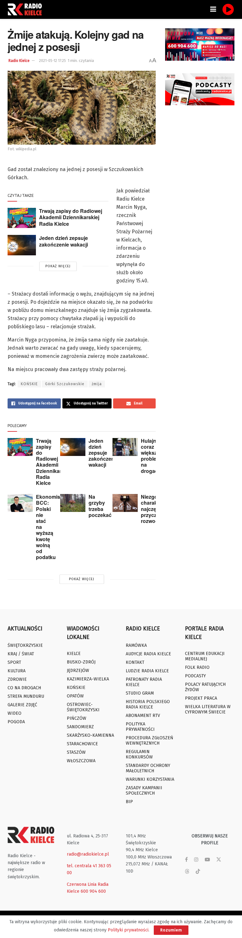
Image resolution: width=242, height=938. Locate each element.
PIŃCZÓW (76, 718)
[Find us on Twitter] (218, 859)
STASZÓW (76, 752)
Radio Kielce (19, 60)
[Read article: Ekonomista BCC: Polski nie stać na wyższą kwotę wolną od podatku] (20, 503)
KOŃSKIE (29, 384)
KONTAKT (135, 662)
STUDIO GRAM (140, 693)
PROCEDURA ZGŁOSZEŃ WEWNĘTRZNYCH (149, 740)
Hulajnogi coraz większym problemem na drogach (154, 456)
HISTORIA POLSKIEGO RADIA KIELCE (148, 704)
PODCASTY (195, 676)
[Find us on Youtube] (207, 859)
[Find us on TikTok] (198, 871)
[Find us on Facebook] (186, 859)
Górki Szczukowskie (64, 384)
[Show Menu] (213, 9)
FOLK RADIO (197, 667)
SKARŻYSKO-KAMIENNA (90, 735)
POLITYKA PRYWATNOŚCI (140, 726)
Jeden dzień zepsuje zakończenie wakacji (63, 241)
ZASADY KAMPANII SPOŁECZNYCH (144, 790)
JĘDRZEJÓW (78, 670)
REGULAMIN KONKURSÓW (139, 754)
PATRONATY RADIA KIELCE (144, 682)
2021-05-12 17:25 (52, 60)
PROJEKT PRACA (201, 698)
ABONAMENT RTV (143, 715)
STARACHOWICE (82, 744)
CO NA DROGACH (24, 688)
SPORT (14, 662)
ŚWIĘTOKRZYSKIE (25, 645)
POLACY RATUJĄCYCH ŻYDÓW (205, 687)
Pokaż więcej (58, 266)
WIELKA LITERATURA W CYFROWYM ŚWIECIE (208, 709)
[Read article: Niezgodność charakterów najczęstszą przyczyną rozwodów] (125, 503)
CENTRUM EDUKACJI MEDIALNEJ (205, 656)
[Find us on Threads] (187, 871)
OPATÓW (75, 696)
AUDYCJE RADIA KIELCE (148, 654)
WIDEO (14, 713)
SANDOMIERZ (80, 727)
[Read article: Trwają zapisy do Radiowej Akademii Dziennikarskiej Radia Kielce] (22, 218)
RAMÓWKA (136, 645)
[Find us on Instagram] (196, 859)
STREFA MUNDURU (26, 696)
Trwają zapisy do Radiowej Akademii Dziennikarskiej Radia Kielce (70, 217)
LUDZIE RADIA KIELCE (147, 671)
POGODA (16, 721)
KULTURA (17, 671)
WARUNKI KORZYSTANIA (150, 779)
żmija (97, 384)
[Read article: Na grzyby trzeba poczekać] (72, 503)
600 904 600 (93, 891)
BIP (129, 801)
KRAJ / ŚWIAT (21, 654)
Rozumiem (171, 930)
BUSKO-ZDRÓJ (81, 662)
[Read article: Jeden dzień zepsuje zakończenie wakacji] (22, 245)
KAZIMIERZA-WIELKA (88, 679)
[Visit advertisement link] (199, 44)
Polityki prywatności (128, 930)
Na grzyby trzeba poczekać (100, 506)
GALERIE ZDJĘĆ (22, 705)
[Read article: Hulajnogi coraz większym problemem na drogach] (125, 447)
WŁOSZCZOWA (81, 760)
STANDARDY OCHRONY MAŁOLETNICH (148, 768)
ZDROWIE (17, 679)
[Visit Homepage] (26, 9)
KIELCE (74, 653)
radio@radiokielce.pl (88, 854)
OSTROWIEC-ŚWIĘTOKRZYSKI (83, 707)
